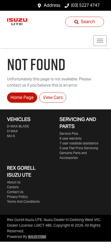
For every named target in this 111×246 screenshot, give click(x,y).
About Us (13, 182)
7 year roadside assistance (79, 143)
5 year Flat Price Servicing (79, 148)
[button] (100, 40)
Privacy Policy (17, 197)
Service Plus (69, 133)
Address (52, 5)
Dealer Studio (37, 236)
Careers (13, 187)
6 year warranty (71, 138)
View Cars (53, 97)
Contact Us (15, 192)
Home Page (22, 97)
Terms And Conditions (23, 201)
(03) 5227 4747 (85, 5)
